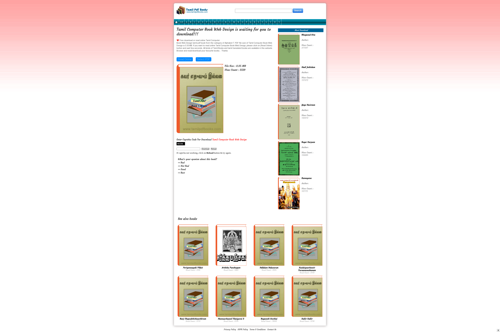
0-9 (181, 22)
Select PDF (203, 59)
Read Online (185, 59)
